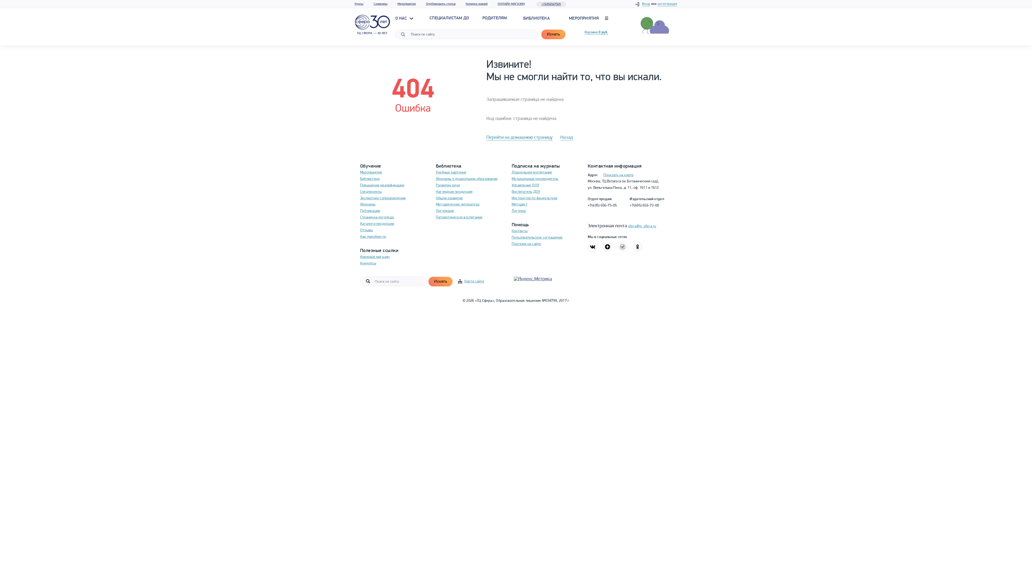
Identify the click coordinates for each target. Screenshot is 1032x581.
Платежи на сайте (526, 244)
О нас (401, 18)
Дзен (607, 247)
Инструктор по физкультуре (535, 198)
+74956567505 (551, 4)
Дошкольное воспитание (532, 173)
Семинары (381, 4)
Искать (553, 34)
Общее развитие (449, 198)
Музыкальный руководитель (535, 179)
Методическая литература (457, 205)
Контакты (520, 231)
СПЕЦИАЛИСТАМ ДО (449, 18)
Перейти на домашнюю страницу (519, 137)
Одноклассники (638, 247)
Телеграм (623, 247)
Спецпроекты (371, 192)
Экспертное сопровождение (383, 198)
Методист (520, 205)
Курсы (359, 4)
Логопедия (445, 211)
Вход (646, 4)
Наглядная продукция (454, 192)
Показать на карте (618, 175)
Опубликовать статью (441, 4)
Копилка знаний (477, 4)
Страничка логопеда (377, 217)
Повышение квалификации (382, 185)
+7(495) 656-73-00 (644, 206)
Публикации (370, 211)
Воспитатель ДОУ (526, 192)
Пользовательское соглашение (537, 238)
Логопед (519, 211)
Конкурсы (368, 263)
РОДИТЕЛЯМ (494, 18)
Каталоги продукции (377, 224)
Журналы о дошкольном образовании (466, 179)
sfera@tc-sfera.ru (642, 226)
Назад (566, 137)
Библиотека (536, 18)
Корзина (596, 32)
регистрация (667, 4)
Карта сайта (474, 281)
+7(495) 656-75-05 (602, 206)
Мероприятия (406, 4)
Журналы (368, 205)
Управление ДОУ (525, 185)
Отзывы (366, 230)
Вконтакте (592, 247)
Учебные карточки (451, 173)
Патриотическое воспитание (459, 217)
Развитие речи (448, 185)
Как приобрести (373, 237)
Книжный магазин (374, 257)
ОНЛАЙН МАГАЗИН (511, 4)
